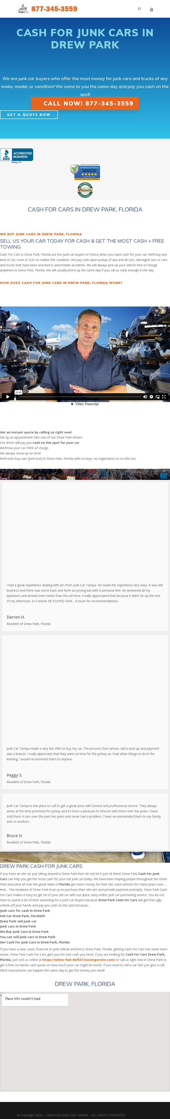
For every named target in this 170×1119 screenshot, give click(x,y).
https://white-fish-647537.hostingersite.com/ (78, 960)
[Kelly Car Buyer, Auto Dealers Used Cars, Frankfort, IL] (16, 156)
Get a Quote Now (29, 115)
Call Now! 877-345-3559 (89, 103)
